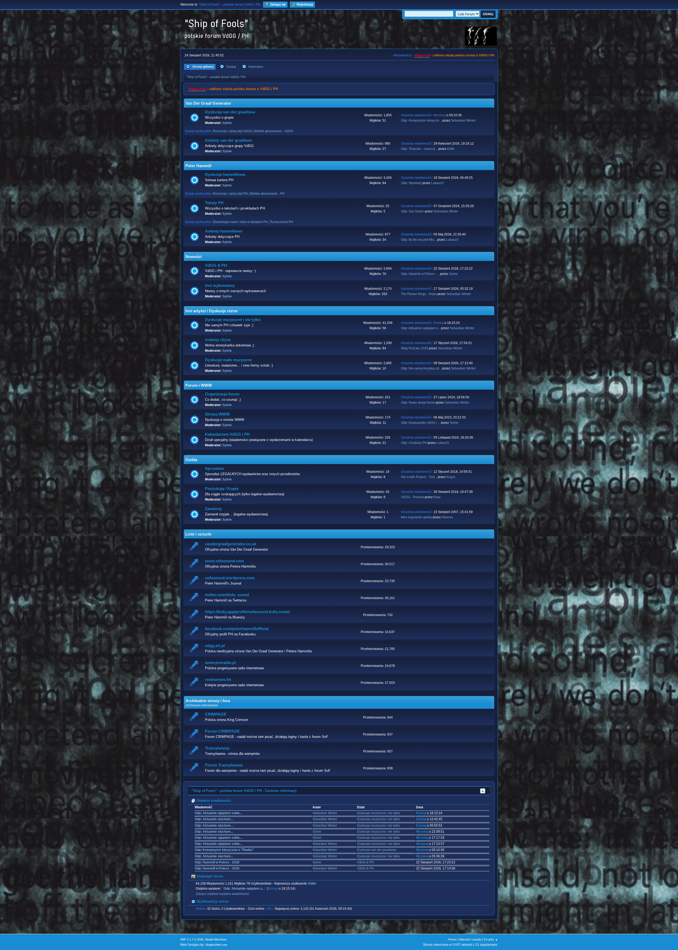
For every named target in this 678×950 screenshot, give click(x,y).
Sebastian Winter (463, 120)
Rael (437, 497)
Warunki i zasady (470, 939)
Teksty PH (214, 203)
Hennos (447, 517)
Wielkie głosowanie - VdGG (273, 131)
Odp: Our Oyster (413, 211)
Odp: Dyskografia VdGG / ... (420, 423)
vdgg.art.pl (422, 55)
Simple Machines (216, 939)
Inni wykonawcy (220, 285)
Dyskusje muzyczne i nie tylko (233, 320)
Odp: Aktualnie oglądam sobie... (218, 813)
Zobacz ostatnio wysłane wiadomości (222, 894)
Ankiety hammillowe (223, 231)
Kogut (451, 477)
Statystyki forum (209, 876)
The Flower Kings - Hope (419, 294)
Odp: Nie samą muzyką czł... (421, 368)
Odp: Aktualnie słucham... (214, 819)
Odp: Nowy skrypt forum (418, 402)
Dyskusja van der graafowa (230, 112)
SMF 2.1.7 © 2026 (191, 939)
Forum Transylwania (224, 765)
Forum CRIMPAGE (222, 731)
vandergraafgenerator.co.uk (230, 544)
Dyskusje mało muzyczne (228, 360)
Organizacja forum (222, 394)
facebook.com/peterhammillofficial (237, 629)
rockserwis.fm (218, 679)
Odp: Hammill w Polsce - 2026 (217, 862)
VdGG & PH (216, 265)
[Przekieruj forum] (194, 547)
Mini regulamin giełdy (416, 517)
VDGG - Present (412, 497)
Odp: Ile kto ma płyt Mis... (418, 240)
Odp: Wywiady (411, 183)
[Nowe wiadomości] (194, 118)
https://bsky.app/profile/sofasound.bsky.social (247, 612)
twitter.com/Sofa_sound (227, 595)
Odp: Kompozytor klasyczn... (421, 120)
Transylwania (217, 748)
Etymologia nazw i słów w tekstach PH (240, 222)
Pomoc (452, 939)
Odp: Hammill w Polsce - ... (420, 274)
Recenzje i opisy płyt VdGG (232, 131)
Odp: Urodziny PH (414, 443)
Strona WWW (217, 414)
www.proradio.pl (220, 663)
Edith (450, 149)
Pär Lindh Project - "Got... (419, 477)
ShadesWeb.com (216, 944)
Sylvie (227, 123)
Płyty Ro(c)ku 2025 (414, 348)
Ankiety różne (218, 340)
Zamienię (213, 509)
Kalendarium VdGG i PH (227, 434)
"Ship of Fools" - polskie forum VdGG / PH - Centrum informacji (244, 791)
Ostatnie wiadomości (213, 800)
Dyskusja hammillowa (225, 174)
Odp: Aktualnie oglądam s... (420, 328)
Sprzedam (214, 468)
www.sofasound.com (224, 561)
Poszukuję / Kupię (221, 489)
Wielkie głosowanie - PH (267, 193)
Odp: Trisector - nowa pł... (419, 149)
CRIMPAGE (215, 714)
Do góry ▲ (491, 939)
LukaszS (437, 183)
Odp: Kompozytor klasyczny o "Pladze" (224, 850)
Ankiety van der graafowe (228, 140)
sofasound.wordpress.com (230, 578)
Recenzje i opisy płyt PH (230, 193)
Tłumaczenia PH (281, 222)
